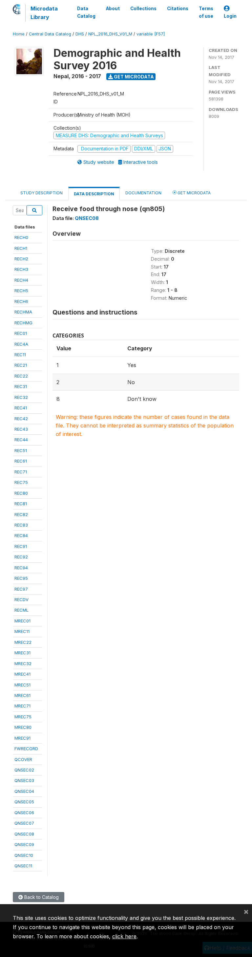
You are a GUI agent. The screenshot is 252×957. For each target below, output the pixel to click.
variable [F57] (150, 34)
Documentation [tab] (143, 192)
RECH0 (21, 237)
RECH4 (21, 280)
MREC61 (22, 695)
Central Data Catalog (50, 34)
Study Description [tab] (41, 192)
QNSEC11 (23, 865)
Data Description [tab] (94, 193)
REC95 (21, 578)
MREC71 (22, 705)
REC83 (21, 525)
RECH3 (21, 269)
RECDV (21, 599)
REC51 (20, 450)
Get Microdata (133, 76)
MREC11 (22, 631)
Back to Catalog (41, 897)
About (113, 8)
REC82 (21, 514)
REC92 (21, 556)
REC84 (21, 535)
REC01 (20, 333)
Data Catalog (86, 12)
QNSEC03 (24, 780)
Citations (177, 8)
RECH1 (20, 248)
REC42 (21, 418)
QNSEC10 (23, 855)
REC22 (21, 376)
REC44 (21, 439)
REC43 (21, 429)
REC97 (21, 589)
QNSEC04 (24, 791)
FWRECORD (26, 748)
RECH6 (21, 301)
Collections (143, 8)
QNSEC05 (24, 801)
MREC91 (22, 738)
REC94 (21, 567)
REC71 (20, 471)
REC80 (21, 493)
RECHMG (23, 322)
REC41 (20, 407)
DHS (79, 34)
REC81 (20, 503)
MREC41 (22, 674)
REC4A (21, 344)
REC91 (20, 546)
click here (124, 936)
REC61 (20, 461)
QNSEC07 (24, 823)
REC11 (20, 354)
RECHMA (23, 312)
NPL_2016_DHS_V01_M (110, 34)
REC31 (20, 386)
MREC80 (23, 727)
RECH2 (21, 258)
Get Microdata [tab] (194, 192)
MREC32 (23, 663)
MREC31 (22, 652)
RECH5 (21, 290)
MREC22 (23, 642)
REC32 (21, 397)
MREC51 (22, 684)
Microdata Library (44, 12)
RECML (21, 610)
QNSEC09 (24, 844)
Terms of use (206, 12)
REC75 (21, 482)
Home (19, 34)
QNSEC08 (24, 834)
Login (230, 16)
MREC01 (22, 620)
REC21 (20, 365)
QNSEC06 (24, 812)
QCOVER (23, 759)
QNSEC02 (24, 769)
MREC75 (23, 716)
